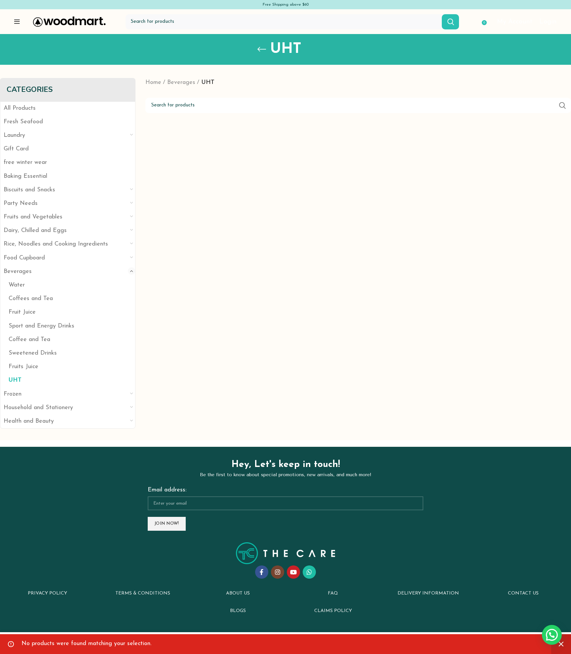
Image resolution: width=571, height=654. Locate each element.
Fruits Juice (23, 367)
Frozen (12, 394)
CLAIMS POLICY (333, 610)
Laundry (14, 135)
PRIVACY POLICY (47, 593)
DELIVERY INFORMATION (428, 593)
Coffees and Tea (31, 299)
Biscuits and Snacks (29, 190)
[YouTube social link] (293, 572)
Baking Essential (25, 176)
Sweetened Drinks (33, 353)
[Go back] (261, 49)
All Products (20, 108)
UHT (15, 380)
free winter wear (25, 163)
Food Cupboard (24, 258)
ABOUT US (238, 593)
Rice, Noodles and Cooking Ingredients (56, 244)
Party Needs (21, 204)
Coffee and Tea (29, 340)
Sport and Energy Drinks (41, 326)
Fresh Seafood (23, 122)
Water (17, 285)
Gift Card (16, 149)
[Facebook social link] (261, 572)
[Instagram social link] (277, 572)
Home (153, 83)
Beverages (18, 272)
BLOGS (238, 610)
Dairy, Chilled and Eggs (35, 231)
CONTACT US (523, 593)
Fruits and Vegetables (33, 217)
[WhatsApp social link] (309, 572)
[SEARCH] (450, 21)
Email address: (167, 490)
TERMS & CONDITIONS (142, 593)
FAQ (333, 593)
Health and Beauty (29, 421)
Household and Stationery (38, 408)
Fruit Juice (22, 312)
